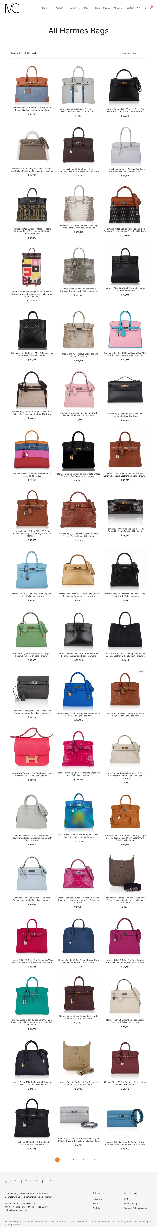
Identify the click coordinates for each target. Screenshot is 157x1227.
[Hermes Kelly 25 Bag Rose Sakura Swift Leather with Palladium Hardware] (78, 389)
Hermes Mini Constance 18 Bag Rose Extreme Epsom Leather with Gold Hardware (32, 774)
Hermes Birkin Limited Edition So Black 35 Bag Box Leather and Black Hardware (78, 654)
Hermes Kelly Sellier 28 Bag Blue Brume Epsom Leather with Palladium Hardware (32, 898)
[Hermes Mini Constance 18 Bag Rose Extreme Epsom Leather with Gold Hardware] (31, 749)
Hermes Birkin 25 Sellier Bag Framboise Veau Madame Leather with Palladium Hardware (32, 961)
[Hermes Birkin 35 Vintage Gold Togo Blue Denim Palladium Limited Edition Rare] (31, 84)
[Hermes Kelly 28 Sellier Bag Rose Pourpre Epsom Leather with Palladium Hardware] (125, 935)
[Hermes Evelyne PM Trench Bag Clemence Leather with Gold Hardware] (78, 1057)
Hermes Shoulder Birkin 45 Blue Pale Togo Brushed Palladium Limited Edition (125, 170)
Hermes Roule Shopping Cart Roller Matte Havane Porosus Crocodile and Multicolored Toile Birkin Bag (31, 294)
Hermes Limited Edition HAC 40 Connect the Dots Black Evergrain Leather (32, 354)
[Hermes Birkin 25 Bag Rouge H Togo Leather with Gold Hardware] (125, 1057)
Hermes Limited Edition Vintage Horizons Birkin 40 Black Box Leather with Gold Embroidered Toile (32, 231)
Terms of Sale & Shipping (135, 1208)
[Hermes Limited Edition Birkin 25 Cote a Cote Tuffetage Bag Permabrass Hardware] (78, 449)
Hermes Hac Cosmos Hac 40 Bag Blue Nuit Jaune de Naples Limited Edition (79, 835)
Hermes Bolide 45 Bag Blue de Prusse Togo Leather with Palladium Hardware (78, 961)
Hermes (46, 8)
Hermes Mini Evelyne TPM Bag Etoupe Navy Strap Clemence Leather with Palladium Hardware (125, 900)
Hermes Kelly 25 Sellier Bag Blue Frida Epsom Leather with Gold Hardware (78, 714)
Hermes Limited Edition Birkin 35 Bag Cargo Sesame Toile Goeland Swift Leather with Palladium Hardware (125, 837)
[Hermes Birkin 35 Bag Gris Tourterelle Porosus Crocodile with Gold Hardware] (78, 265)
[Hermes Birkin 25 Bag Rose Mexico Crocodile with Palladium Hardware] (78, 749)
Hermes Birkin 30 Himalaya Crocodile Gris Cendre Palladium (78, 355)
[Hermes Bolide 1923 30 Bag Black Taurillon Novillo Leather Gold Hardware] (31, 1057)
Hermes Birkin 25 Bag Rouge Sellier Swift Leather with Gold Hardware (78, 1017)
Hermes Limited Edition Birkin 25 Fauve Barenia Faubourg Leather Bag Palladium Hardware (32, 533)
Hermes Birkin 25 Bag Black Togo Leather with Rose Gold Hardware (32, 1143)
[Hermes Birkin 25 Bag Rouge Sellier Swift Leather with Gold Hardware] (78, 993)
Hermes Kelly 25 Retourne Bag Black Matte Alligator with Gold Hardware (125, 594)
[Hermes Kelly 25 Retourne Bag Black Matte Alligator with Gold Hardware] (125, 569)
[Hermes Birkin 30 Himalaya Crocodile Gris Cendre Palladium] (78, 329)
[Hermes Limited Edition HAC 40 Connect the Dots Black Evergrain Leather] (31, 329)
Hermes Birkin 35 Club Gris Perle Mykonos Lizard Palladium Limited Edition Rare (78, 110)
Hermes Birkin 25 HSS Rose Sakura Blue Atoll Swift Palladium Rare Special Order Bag (125, 354)
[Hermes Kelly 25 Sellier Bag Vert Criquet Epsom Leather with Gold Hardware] (31, 629)
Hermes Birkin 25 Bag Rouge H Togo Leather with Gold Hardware (125, 1083)
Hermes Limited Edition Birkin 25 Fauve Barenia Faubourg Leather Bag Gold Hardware (125, 474)
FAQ (126, 1199)
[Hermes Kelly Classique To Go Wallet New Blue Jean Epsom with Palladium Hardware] (125, 1117)
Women (59, 8)
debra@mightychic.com (16, 1210)
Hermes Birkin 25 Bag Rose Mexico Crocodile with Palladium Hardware (78, 773)
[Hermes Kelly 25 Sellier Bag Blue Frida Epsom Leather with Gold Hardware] (78, 689)
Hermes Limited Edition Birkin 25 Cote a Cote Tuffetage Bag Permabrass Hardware (78, 475)
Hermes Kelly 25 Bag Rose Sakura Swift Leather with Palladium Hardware (78, 414)
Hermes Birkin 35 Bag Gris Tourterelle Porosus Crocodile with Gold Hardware (78, 289)
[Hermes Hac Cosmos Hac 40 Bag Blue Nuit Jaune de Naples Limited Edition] (78, 811)
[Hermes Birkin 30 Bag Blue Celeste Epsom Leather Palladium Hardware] (31, 569)
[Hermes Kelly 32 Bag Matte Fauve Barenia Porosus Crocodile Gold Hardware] (78, 509)
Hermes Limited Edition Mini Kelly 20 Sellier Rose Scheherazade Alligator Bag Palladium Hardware (78, 900)
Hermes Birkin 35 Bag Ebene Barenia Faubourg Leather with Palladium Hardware (78, 170)
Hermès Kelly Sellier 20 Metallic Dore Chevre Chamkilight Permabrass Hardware (78, 594)
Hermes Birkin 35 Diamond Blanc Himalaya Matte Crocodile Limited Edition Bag (78, 226)
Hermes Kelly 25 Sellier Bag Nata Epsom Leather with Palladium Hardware (125, 1021)
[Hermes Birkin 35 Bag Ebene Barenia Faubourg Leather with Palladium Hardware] (78, 144)
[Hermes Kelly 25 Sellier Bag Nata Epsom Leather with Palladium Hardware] (125, 995)
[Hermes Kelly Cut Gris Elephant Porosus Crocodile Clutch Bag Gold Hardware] (125, 507)
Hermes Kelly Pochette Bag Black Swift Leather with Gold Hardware (125, 414)
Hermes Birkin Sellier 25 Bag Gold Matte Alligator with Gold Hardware (125, 714)
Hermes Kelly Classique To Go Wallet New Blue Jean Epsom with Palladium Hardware (125, 1143)
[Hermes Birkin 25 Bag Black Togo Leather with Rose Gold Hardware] (31, 1117)
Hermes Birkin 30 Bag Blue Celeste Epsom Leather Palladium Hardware (32, 594)
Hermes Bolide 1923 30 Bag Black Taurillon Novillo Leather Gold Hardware (32, 1083)
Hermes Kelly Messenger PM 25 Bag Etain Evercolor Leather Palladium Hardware (32, 711)
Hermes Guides (102, 8)
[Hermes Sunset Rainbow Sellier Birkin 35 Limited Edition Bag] (31, 449)
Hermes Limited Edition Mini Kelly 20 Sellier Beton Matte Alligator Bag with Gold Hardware (125, 775)
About (117, 8)
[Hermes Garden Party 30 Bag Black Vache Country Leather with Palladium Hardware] (125, 629)
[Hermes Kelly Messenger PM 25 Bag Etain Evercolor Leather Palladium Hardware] (31, 688)
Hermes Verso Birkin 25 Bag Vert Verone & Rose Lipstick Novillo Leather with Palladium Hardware (31, 1022)
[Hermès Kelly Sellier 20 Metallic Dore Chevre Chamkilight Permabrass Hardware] (78, 569)
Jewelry (74, 8)
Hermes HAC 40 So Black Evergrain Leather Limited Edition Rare (125, 289)
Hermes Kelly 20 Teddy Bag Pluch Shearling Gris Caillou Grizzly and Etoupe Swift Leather (32, 169)
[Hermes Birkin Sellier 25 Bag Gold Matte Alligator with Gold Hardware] (125, 689)
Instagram (97, 1199)
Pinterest (96, 1203)
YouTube (96, 1208)
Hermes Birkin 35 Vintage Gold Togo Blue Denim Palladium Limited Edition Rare (32, 108)
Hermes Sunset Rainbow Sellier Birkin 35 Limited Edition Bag (32, 474)
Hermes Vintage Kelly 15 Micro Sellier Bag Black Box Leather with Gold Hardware (125, 110)
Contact (130, 8)
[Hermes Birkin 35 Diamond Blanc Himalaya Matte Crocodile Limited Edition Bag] (78, 203)
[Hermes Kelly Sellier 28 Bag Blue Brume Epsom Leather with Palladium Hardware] (31, 873)
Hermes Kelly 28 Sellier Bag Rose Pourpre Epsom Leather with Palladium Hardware (125, 961)
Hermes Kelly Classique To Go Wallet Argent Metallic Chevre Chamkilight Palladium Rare (78, 1139)
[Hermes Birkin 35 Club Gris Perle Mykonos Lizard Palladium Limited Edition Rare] (78, 85)
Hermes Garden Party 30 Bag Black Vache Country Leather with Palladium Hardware (125, 654)
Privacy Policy (130, 1203)
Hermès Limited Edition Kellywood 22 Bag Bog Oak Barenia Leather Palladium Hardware (125, 230)
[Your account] (144, 8)
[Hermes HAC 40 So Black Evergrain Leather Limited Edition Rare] (125, 265)
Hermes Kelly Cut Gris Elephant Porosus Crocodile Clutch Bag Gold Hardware (125, 530)
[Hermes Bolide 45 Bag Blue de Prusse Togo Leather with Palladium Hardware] (78, 935)
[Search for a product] (138, 8)
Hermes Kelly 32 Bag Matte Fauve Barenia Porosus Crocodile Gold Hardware (78, 534)
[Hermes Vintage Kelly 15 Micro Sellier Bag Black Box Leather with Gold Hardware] (125, 85)
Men (86, 8)
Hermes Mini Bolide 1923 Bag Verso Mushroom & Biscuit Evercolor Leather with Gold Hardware (32, 837)
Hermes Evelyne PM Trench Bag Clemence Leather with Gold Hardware (78, 1083)
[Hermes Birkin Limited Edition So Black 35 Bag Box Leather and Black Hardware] (78, 629)
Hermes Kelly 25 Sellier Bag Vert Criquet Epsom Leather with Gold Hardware (32, 654)
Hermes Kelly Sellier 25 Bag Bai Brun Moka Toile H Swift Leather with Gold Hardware (32, 412)
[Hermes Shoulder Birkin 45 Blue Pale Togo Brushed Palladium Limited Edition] (125, 144)
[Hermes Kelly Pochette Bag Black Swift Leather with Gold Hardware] (125, 389)
